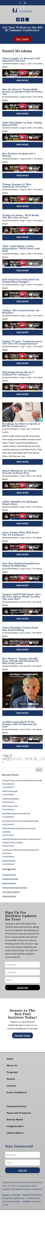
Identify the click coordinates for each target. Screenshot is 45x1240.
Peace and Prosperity (19, 1082)
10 (27, 728)
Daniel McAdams (12, 63)
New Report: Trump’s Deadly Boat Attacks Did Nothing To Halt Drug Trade (20, 661)
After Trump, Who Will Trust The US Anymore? (20, 533)
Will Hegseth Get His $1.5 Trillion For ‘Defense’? (18, 373)
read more (22, 80)
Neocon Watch (9, 853)
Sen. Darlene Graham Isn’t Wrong (18, 154)
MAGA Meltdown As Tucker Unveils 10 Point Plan (19, 472)
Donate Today (22, 1005)
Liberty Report (15, 1102)
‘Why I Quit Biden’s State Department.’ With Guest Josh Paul (21, 248)
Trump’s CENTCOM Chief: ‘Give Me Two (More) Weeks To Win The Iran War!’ (21, 596)
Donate (11, 1048)
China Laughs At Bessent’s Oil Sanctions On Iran (21, 59)
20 (31, 728)
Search (39, 740)
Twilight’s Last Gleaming (10, 768)
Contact (11, 1055)
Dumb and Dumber (8, 830)
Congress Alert (9, 844)
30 (35, 728)
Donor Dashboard (17, 1062)
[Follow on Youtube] (27, 19)
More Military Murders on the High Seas (16, 783)
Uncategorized (9, 866)
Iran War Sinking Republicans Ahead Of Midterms (21, 564)
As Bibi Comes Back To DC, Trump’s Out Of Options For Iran (19, 694)
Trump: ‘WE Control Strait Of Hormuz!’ (20, 311)
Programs (12, 1042)
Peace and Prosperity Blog (14, 857)
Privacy (5, 1164)
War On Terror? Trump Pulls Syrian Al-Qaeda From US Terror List (22, 91)
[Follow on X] (22, 19)
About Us (12, 1035)
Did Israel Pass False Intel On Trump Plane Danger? (20, 280)
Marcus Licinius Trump (10, 776)
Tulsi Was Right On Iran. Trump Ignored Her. (22, 123)
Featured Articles (10, 849)
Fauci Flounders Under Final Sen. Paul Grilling (20, 628)
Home (10, 1028)
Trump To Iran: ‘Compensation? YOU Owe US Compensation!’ (22, 342)
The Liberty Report (11, 861)
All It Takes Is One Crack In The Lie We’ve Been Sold (20, 791)
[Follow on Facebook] (18, 19)
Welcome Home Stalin (10, 761)
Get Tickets (22, 39)
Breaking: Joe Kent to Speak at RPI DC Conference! (21, 425)
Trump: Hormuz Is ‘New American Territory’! (16, 185)
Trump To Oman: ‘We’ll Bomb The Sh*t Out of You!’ (20, 216)
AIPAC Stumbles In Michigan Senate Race (20, 502)
